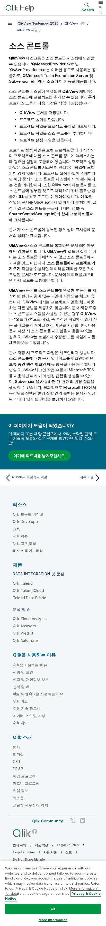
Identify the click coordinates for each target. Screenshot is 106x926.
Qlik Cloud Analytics (30, 618)
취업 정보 (21, 790)
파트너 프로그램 (26, 783)
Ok (53, 909)
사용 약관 (50, 852)
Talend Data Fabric (29, 598)
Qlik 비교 (20, 701)
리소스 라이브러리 (28, 550)
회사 (16, 747)
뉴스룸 (18, 798)
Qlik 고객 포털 (24, 543)
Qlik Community (47, 821)
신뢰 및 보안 (23, 672)
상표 (69, 852)
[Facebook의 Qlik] (35, 831)
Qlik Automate (25, 640)
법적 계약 (19, 845)
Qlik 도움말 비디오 (28, 514)
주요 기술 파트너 (26, 708)
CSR (16, 761)
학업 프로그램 (24, 776)
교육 (16, 529)
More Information (53, 920)
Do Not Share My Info (29, 859)
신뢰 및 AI (21, 686)
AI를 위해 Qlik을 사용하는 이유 (38, 694)
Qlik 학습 (20, 536)
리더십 (18, 754)
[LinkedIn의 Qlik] (82, 821)
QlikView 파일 (27, 30)
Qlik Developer (26, 521)
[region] (53, 893)
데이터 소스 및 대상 (29, 715)
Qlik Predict (23, 633)
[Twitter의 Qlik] (73, 821)
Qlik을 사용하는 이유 (30, 665)
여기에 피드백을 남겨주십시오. (39, 455)
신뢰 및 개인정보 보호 (31, 679)
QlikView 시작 (75, 23)
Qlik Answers (24, 626)
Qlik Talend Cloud (28, 590)
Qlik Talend (23, 583)
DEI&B (18, 769)
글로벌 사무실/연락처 (30, 805)
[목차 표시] (10, 23)
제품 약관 (41, 845)
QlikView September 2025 (38, 23)
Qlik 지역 (20, 723)
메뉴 (100, 9)
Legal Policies (68, 845)
